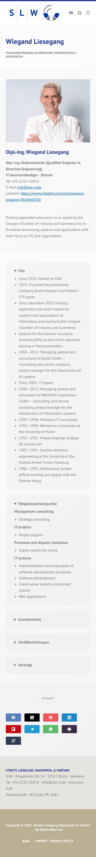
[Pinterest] (50, 717)
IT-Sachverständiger (19, 53)
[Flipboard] (13, 729)
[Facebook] (13, 717)
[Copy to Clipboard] (13, 741)
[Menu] (88, 13)
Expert (48, 698)
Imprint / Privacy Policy (54, 841)
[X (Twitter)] (32, 717)
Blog (26, 841)
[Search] (79, 13)
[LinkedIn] (69, 717)
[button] (71, 12)
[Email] (69, 729)
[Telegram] (32, 729)
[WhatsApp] (50, 729)
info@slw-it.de (29, 187)
